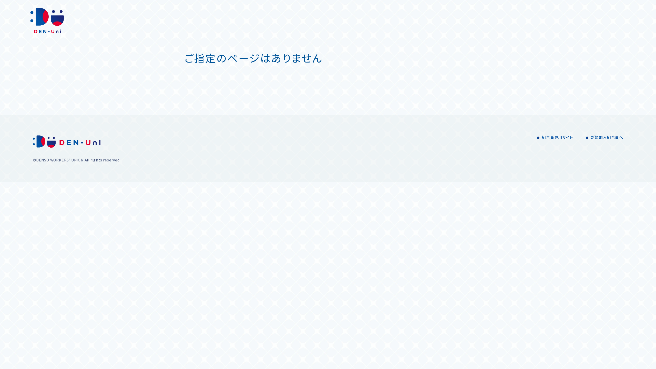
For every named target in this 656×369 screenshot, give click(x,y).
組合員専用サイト (557, 137)
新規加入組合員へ (607, 137)
